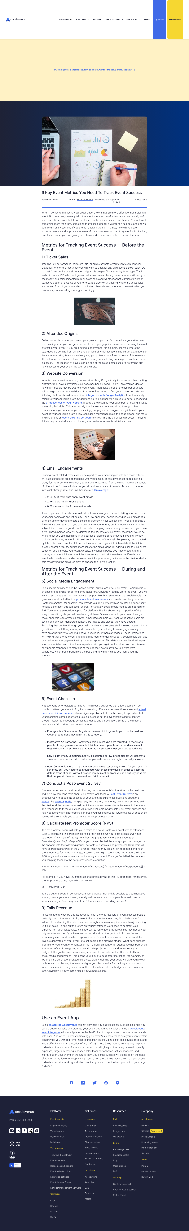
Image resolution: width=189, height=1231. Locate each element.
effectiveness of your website (64, 402)
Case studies (119, 1166)
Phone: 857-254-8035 (21, 1119)
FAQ (115, 1171)
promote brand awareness (92, 599)
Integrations (119, 1131)
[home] (32, 20)
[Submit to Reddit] (106, 1082)
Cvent (53, 1200)
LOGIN (147, 19)
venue (45, 801)
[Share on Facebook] (71, 1082)
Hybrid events (57, 1136)
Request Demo (175, 19)
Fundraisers (90, 1164)
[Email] (117, 1082)
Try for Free (159, 19)
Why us (145, 1125)
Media (88, 1198)
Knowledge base (121, 1149)
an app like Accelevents (63, 1024)
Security (145, 1153)
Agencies (89, 1182)
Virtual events (57, 1131)
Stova (53, 1217)
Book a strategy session (124, 1189)
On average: (101, 490)
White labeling (120, 1125)
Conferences (91, 1125)
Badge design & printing (61, 1166)
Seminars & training (94, 1158)
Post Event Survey (121, 794)
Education (89, 1193)
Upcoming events (149, 1142)
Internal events (92, 1153)
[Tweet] (94, 1082)
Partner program (149, 1147)
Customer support (122, 1184)
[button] (65, 19)
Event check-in (57, 1160)
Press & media (148, 1136)
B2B (87, 1187)
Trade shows (91, 1131)
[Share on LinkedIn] (83, 1082)
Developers (118, 1136)
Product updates (121, 1155)
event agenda (63, 801)
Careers (145, 1131)
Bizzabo (54, 1211)
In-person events (58, 1125)
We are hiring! (156, 1131)
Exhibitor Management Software (65, 1187)
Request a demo (149, 1171)
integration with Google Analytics (105, 395)
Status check (119, 1195)
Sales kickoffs (91, 1147)
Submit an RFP (148, 1177)
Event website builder (60, 1171)
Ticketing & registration (61, 1155)
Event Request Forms (60, 1182)
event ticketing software (77, 417)
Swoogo (54, 1206)
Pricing (144, 1166)
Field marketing (92, 1142)
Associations (91, 1177)
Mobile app (55, 1142)
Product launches (93, 1136)
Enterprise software (59, 1177)
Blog (115, 1160)
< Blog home (141, 200)
